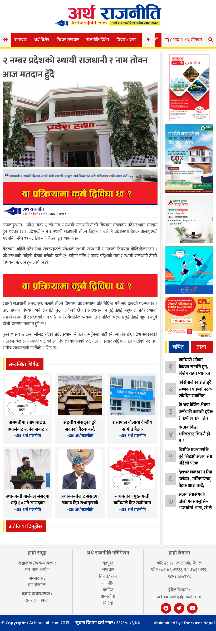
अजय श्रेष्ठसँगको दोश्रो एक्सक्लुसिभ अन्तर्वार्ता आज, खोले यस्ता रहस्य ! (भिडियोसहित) (195, 508)
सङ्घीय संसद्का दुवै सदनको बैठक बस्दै (79, 426)
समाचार (20, 40)
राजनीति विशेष (97, 40)
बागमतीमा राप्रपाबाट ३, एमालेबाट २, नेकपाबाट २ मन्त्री (28, 429)
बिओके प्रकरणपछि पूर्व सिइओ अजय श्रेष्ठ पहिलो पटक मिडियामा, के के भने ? (195, 463)
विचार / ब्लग (126, 40)
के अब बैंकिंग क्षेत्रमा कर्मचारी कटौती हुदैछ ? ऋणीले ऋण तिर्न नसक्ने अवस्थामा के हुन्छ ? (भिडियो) (196, 418)
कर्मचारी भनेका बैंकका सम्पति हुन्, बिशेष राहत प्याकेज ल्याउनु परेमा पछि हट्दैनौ (194, 373)
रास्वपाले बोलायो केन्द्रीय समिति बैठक (132, 426)
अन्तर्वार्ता (108, 596)
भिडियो (108, 603)
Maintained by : (184, 623)
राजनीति (108, 583)
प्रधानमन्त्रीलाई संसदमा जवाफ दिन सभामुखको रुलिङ (80, 503)
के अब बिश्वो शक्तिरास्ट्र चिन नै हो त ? (194, 434)
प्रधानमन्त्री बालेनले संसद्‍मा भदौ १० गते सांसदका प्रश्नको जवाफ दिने (28, 503)
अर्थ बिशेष (41, 40)
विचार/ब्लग (108, 576)
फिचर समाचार (68, 40)
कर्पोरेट (108, 590)
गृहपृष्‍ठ (108, 563)
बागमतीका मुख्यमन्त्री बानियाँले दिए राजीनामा (132, 500)
